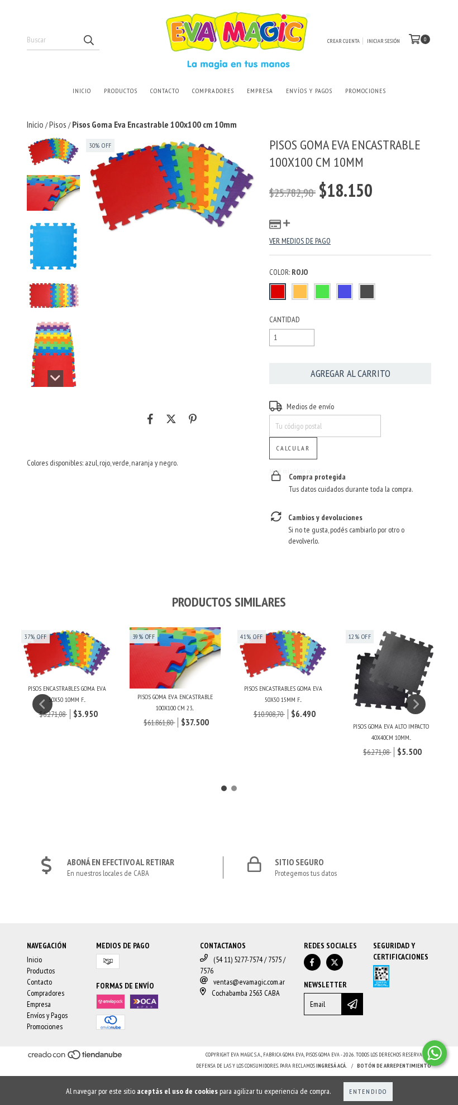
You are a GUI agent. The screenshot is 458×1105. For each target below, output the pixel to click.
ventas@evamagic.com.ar (249, 982)
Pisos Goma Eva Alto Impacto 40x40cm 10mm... (391, 731)
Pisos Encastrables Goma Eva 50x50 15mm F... (283, 694)
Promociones (365, 90)
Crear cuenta (343, 41)
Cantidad (284, 319)
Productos (120, 90)
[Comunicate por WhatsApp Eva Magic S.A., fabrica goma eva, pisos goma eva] (434, 1053)
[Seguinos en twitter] (334, 962)
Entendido (368, 1091)
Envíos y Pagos (309, 90)
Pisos (57, 124)
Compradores (213, 90)
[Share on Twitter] (171, 418)
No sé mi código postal (294, 471)
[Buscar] (88, 40)
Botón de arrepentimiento (394, 1065)
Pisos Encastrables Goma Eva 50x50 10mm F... (67, 694)
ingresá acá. (331, 1065)
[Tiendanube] (76, 1058)
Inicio (82, 90)
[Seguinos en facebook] (312, 962)
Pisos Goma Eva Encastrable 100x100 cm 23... (175, 702)
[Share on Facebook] (150, 418)
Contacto (164, 90)
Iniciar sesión (383, 41)
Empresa (260, 90)
